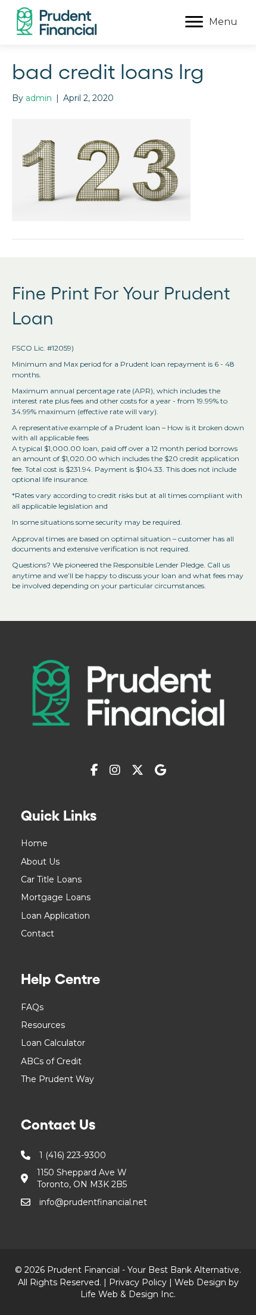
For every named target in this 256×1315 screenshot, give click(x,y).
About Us (40, 861)
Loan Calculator (53, 1043)
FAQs (32, 1007)
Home (34, 843)
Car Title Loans (51, 879)
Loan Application (55, 915)
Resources (43, 1025)
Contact (37, 933)
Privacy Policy (138, 1282)
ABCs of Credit (51, 1061)
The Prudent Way (57, 1079)
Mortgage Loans (55, 897)
